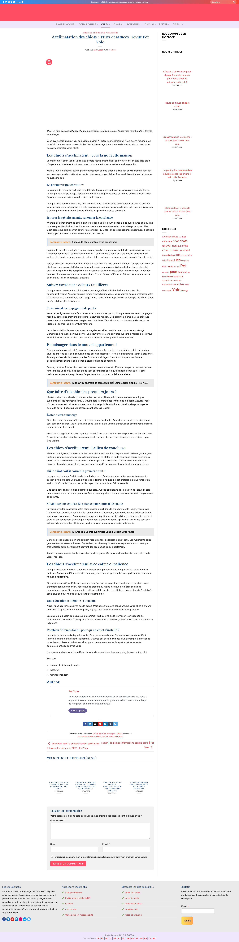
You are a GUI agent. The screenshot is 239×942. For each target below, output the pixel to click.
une (174, 284)
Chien (105, 24)
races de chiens (132, 892)
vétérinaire (166, 290)
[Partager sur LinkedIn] (105, 724)
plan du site (70, 909)
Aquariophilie (87, 24)
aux (180, 237)
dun (182, 255)
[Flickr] (17, 2)
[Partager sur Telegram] (115, 724)
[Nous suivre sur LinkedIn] (14, 2)
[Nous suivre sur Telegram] (22, 2)
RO (123, 938)
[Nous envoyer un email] (9, 2)
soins (176, 276)
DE (98, 938)
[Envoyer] (234, 2)
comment (184, 250)
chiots (98, 736)
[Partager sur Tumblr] (110, 724)
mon (164, 266)
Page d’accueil (66, 24)
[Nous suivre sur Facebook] (3, 2)
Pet (107, 736)
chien (165, 250)
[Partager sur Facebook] (85, 724)
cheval (166, 245)
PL (102, 938)
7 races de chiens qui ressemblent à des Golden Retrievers (139, 785)
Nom (53, 844)
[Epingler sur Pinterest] (100, 724)
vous (187, 284)
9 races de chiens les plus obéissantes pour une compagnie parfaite (112, 786)
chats (184, 241)
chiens (174, 250)
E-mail (106, 844)
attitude (175, 237)
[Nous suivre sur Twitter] (6, 2)
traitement (167, 284)
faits (164, 260)
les (178, 260)
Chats (117, 24)
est (186, 255)
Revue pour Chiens (108, 33)
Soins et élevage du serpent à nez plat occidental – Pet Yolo (59, 785)
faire (190, 255)
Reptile (163, 24)
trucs (116, 736)
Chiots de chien (91, 33)
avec (184, 236)
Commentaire (57, 820)
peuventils (165, 272)
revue (111, 736)
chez (185, 245)
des (103, 736)
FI (137, 938)
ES (145, 938)
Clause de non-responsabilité (79, 915)
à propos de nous (73, 892)
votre (180, 284)
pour (173, 272)
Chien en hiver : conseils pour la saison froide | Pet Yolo (177, 211)
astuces (92, 736)
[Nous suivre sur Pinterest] (11, 2)
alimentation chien (133, 903)
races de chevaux (133, 915)
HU (154, 938)
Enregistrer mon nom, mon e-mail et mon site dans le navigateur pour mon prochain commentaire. (101, 857)
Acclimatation (83, 736)
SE (128, 938)
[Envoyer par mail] (95, 724)
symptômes (168, 280)
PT (119, 938)
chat (176, 241)
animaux (166, 236)
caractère (167, 241)
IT (111, 938)
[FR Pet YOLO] (119, 13)
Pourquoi (182, 272)
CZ (150, 938)
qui (189, 272)
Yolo (121, 736)
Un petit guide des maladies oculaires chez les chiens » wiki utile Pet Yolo (177, 174)
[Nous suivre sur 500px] (20, 2)
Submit (187, 920)
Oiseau (176, 24)
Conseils (166, 255)
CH (132, 938)
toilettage (177, 281)
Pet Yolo (111, 50)
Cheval (149, 24)
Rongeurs (133, 24)
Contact (69, 903)
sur (181, 276)
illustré (171, 260)
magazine (185, 261)
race (164, 277)
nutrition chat (131, 909)
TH (141, 938)
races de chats (132, 898)
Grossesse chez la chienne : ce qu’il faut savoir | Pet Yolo (177, 140)
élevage (184, 290)
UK (114, 938)
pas (178, 267)
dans (172, 255)
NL (106, 938)
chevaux (176, 245)
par (175, 267)
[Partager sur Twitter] (90, 724)
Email (185, 906)
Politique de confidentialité (77, 898)
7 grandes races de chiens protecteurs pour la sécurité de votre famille (85, 785)
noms (170, 266)
